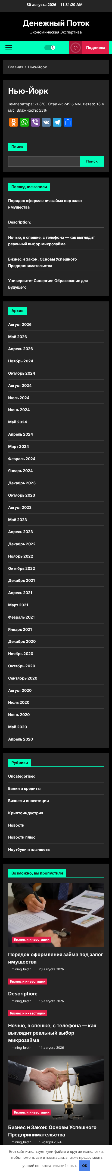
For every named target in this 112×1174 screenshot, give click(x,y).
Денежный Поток (56, 23)
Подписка (95, 47)
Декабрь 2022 (22, 544)
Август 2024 (20, 385)
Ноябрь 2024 (20, 361)
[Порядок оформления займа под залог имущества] (56, 915)
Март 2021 (18, 605)
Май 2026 (17, 336)
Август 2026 (20, 324)
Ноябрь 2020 (20, 653)
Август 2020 (20, 690)
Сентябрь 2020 (22, 678)
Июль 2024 (18, 397)
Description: (19, 222)
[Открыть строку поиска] (62, 47)
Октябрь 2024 (21, 373)
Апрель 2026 (20, 348)
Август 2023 (20, 507)
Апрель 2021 (20, 592)
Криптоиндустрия (25, 813)
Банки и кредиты (24, 788)
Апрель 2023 (20, 531)
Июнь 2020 (19, 714)
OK (84, 1165)
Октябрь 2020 (21, 666)
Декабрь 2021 (21, 580)
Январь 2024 (20, 470)
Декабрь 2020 (22, 641)
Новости (16, 825)
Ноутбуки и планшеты (29, 849)
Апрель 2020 (20, 739)
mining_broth (21, 969)
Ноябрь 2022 (20, 556)
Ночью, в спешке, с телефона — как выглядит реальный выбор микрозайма (52, 1033)
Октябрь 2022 (21, 568)
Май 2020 (17, 726)
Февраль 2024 (21, 458)
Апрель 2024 (20, 434)
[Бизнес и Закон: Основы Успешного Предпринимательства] (56, 1088)
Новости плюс (21, 837)
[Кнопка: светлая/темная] (49, 47)
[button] (8, 47)
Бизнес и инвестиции (28, 800)
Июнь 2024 (19, 409)
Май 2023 (17, 519)
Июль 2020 (18, 702)
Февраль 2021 (21, 617)
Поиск (17, 146)
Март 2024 (18, 446)
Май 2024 (17, 422)
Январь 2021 (20, 629)
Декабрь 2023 (22, 483)
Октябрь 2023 (21, 495)
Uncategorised (22, 776)
